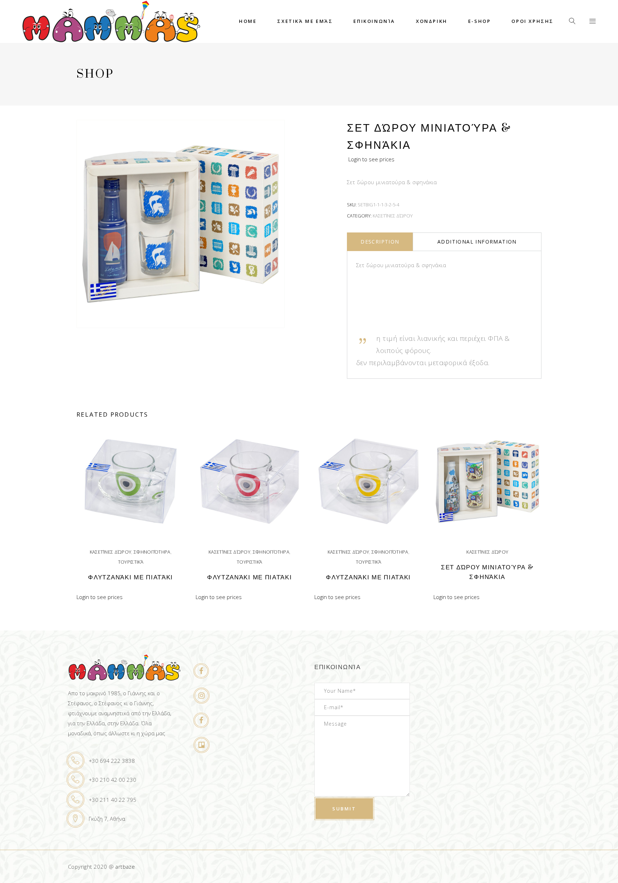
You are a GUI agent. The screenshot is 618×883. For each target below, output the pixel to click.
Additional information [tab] (477, 241)
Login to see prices (371, 159)
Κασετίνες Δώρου (393, 215)
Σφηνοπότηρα (152, 552)
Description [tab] (379, 241)
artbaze (125, 866)
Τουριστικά (130, 562)
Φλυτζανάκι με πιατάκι (130, 577)
